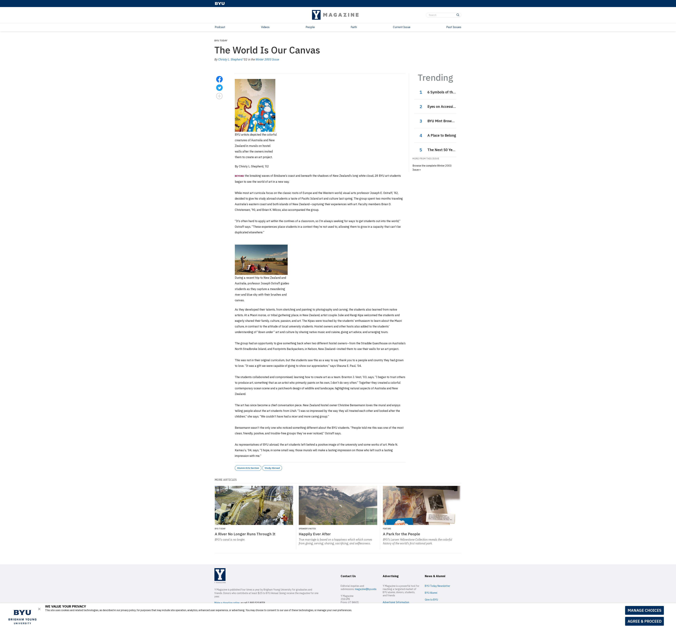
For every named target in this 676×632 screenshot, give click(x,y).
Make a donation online (227, 602)
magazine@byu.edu (365, 589)
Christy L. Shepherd (230, 59)
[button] (39, 608)
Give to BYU (431, 599)
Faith (354, 27)
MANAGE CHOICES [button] (644, 610)
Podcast (220, 27)
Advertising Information (396, 602)
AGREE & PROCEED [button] (645, 621)
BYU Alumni (431, 592)
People (310, 27)
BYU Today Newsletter (437, 586)
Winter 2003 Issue (267, 59)
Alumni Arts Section (248, 468)
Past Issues (453, 27)
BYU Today (220, 40)
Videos (265, 27)
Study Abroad (272, 468)
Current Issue (401, 27)
